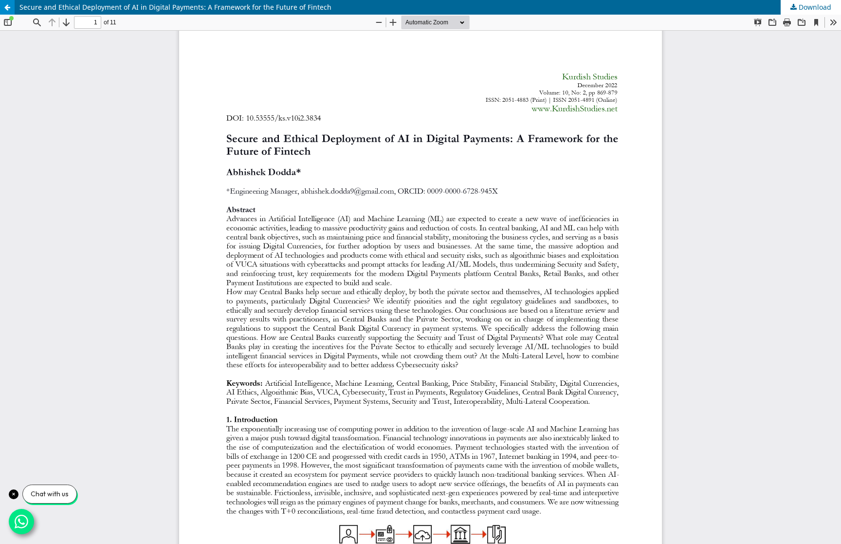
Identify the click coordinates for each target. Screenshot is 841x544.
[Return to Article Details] (7, 7)
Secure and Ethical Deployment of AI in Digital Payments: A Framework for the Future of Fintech (175, 7)
